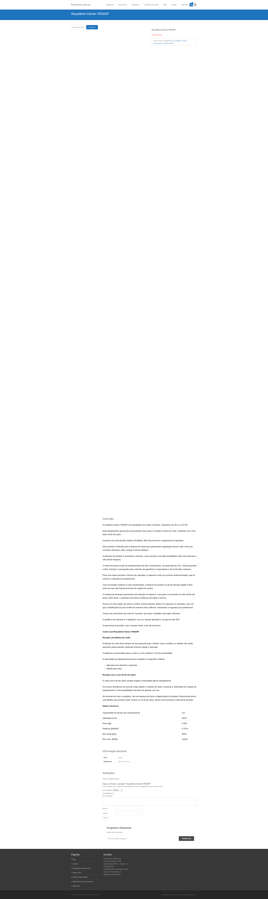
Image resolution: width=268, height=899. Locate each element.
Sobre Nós (184, 5)
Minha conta (76, 873)
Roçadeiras (110, 5)
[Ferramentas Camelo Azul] (79, 4)
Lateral (184, 41)
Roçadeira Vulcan (168, 43)
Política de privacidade (80, 877)
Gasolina (178, 41)
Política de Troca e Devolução (82, 882)
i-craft (183, 895)
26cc (172, 41)
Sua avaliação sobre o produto (109, 794)
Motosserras (122, 5)
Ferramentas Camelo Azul (81, 868)
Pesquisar (92, 27)
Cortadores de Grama (151, 5)
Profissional (157, 43)
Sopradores (135, 5)
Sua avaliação (108, 790)
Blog (164, 5)
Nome (105, 808)
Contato (174, 5)
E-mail (105, 813)
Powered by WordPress (169, 895)
